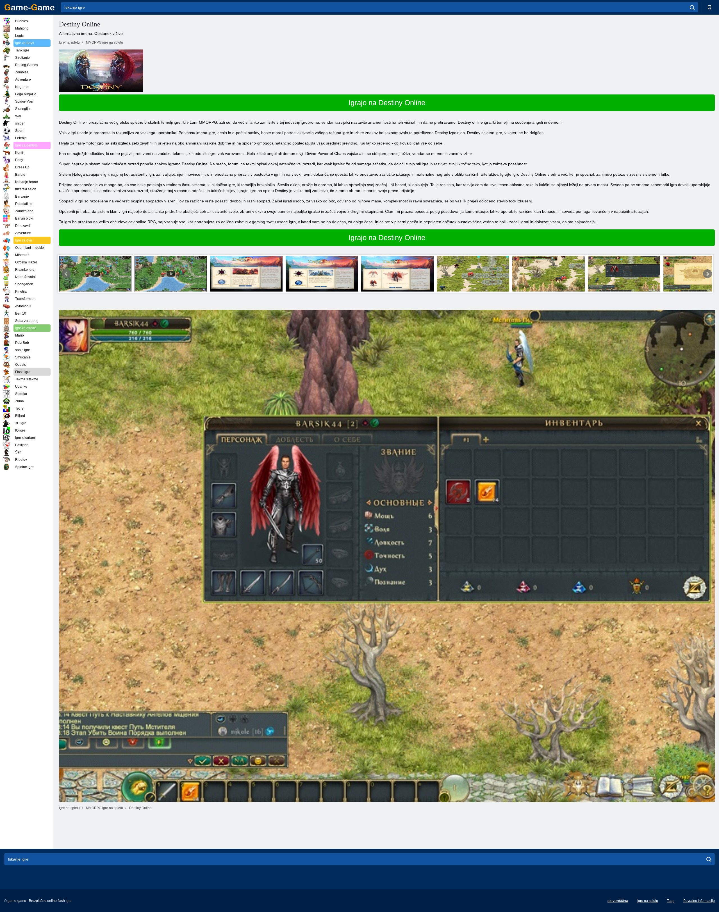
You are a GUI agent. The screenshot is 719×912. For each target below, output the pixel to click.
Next (707, 273)
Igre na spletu (647, 901)
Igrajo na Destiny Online (387, 102)
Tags (670, 901)
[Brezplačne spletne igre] (29, 7)
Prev (66, 273)
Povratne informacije (699, 901)
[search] (692, 7)
